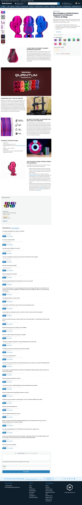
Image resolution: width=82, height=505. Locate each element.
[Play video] (3, 41)
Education (31, 492)
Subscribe (49, 478)
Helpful (4, 236)
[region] (28, 27)
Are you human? (15, 461)
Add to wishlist (58, 31)
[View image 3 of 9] (3, 22)
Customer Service (24, 0)
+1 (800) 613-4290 (30, 0)
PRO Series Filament (67, 6)
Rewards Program (50, 492)
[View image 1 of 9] (3, 12)
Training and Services (39, 6)
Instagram (67, 479)
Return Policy (48, 495)
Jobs (46, 494)
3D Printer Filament (24, 6)
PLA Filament (46, 6)
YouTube (74, 479)
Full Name (4, 466)
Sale (8, 6)
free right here (38, 190)
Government (32, 495)
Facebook (63, 479)
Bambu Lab (31, 6)
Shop (30, 485)
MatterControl (42, 187)
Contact (47, 487)
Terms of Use (48, 499)
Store (5, 9)
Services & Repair (33, 497)
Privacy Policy (49, 497)
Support (31, 494)
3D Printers (18, 6)
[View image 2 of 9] (3, 17)
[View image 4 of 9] (3, 27)
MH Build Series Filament (76, 6)
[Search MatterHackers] (58, 3)
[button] (20, 3)
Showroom (32, 489)
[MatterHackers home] (7, 3)
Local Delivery (49, 490)
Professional (32, 490)
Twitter (65, 479)
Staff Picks (12, 6)
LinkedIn (70, 479)
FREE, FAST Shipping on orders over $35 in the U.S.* (10, 0)
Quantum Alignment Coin (33, 175)
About (47, 485)
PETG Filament (59, 6)
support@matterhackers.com (12, 487)
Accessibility (48, 500)
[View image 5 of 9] (3, 32)
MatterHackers (56, 11)
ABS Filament (52, 6)
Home (2, 9)
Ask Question (26, 471)
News (30, 487)
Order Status (48, 489)
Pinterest (72, 479)
